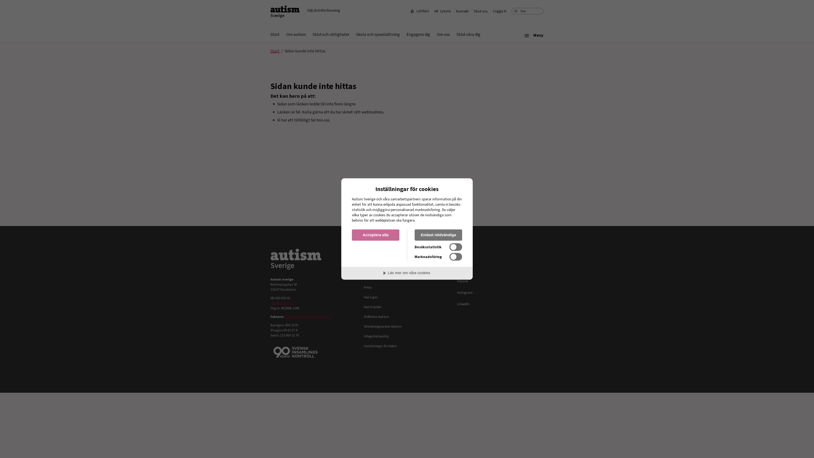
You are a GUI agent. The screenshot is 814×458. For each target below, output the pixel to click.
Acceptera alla (376, 235)
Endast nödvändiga (438, 235)
